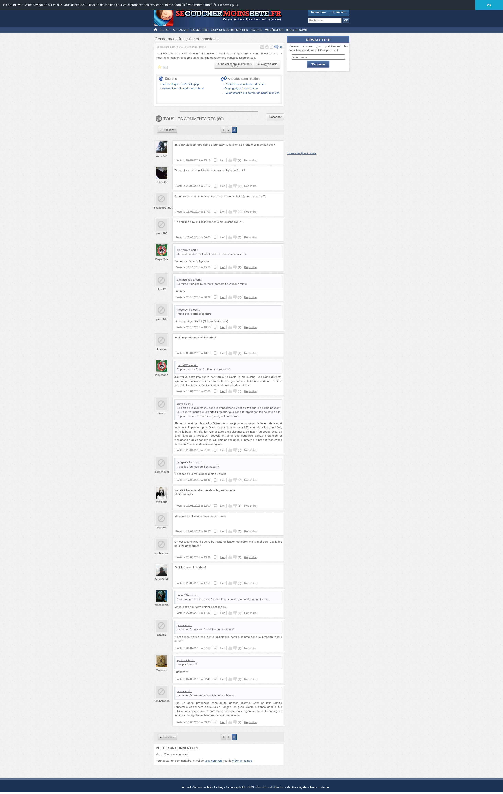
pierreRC (161, 233)
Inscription (318, 12)
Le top (165, 29)
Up (230, 160)
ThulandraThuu (163, 207)
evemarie (161, 501)
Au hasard (181, 29)
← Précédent (167, 129)
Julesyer (161, 349)
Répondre (250, 160)
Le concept (233, 787)
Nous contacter (319, 787)
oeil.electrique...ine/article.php (180, 84)
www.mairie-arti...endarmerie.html (183, 88)
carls (180, 403)
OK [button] (489, 5)
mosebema (162, 604)
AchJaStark (161, 579)
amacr (161, 413)
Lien (222, 160)
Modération (274, 29)
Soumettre (200, 29)
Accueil (186, 787)
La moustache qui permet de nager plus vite (252, 92)
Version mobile (202, 787)
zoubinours (161, 553)
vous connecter (214, 760)
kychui (181, 660)
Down (235, 160)
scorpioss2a (184, 462)
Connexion (339, 12)
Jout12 (161, 289)
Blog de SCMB (296, 29)
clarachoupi (161, 471)
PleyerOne (161, 259)
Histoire (201, 47)
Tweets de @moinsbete (301, 153)
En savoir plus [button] (228, 5)
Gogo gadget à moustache (241, 88)
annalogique (184, 279)
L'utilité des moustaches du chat (244, 84)
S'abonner (275, 116)
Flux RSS (248, 787)
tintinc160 (183, 595)
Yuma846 (161, 156)
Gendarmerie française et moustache (187, 39)
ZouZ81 (161, 527)
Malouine (161, 669)
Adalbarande (162, 700)
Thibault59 (161, 182)
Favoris (256, 29)
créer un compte (242, 760)
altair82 (161, 634)
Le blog (218, 787)
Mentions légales (297, 787)
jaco (179, 625)
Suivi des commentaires (229, 29)
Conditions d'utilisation (270, 787)
